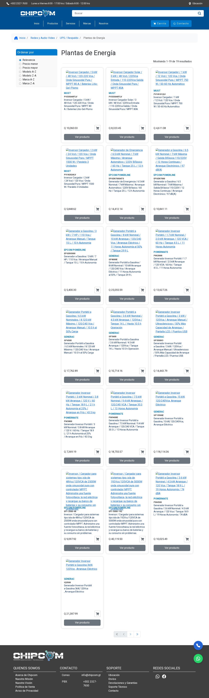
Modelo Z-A (29, 75)
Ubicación (114, 675)
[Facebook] (164, 677)
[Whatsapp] (158, 677)
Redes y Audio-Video (43, 37)
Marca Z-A (28, 83)
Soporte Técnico (117, 686)
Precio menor (30, 63)
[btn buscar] (199, 13)
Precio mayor (30, 67)
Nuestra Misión (24, 679)
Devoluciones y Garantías (122, 682)
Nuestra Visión (23, 682)
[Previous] (130, 634)
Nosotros (103, 23)
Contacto (113, 690)
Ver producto (82, 136)
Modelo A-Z (29, 71)
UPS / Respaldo (69, 37)
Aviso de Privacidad (26, 690)
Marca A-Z (28, 79)
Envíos (112, 679)
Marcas (87, 23)
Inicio (36, 23)
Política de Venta (25, 686)
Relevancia (29, 59)
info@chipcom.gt (91, 675)
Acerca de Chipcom (26, 675)
